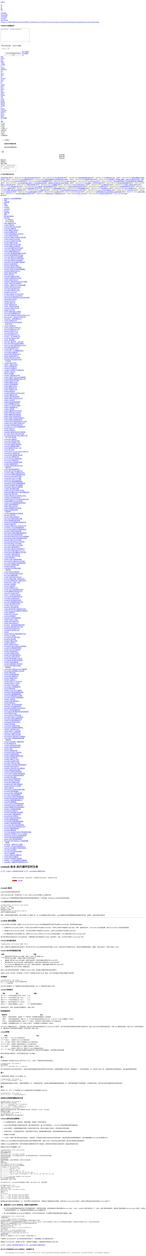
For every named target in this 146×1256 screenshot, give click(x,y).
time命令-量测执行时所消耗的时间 (14, 807)
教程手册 (62, 156)
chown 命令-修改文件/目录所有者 (14, 258)
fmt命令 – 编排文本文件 (11, 365)
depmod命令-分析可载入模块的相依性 (15, 764)
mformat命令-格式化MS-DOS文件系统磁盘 (16, 536)
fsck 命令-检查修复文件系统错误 (13, 513)
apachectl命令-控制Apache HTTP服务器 (15, 669)
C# (30, 22)
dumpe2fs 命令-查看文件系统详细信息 (15, 848)
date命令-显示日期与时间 (11, 621)
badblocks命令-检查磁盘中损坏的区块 (15, 522)
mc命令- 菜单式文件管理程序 (12, 283)
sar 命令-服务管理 (9, 612)
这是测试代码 (15, 186)
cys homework (92, 181)
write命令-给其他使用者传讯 (12, 720)
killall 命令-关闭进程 (10, 584)
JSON (2, 74)
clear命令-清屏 (8, 749)
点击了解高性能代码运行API (13, 54)
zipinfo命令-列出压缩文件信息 (13, 359)
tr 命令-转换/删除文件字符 (11, 403)
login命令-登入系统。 (10, 635)
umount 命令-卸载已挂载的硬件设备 (14, 474)
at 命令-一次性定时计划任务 (12, 595)
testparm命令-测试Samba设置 (12, 734)
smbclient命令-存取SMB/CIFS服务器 (14, 736)
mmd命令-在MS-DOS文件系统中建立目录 (16, 499)
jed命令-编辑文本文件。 (11, 386)
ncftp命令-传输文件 (9, 430)
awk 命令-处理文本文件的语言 (13, 322)
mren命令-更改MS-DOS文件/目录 (13, 294)
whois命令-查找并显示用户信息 (13, 465)
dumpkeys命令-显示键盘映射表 (13, 839)
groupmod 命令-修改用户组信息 (13, 455)
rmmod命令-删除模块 (10, 802)
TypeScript (4, 110)
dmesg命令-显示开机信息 (11, 766)
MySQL (3, 102)
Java (2, 59)
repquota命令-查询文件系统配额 (13, 487)
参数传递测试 (58, 188)
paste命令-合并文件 (9, 301)
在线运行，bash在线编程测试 (12, 198)
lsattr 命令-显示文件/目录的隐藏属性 (14, 269)
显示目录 (3, 195)
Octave (2, 115)
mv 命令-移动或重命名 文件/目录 (13, 234)
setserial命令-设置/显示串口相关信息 (14, 708)
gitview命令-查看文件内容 (11, 276)
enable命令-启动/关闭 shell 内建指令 (14, 768)
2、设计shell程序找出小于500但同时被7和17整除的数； (128, 181)
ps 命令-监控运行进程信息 (12, 572)
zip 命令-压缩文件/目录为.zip (12, 327)
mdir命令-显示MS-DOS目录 (12, 357)
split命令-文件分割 (9, 310)
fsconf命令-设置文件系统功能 (12, 531)
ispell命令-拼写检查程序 (11, 384)
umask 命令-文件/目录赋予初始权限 (14, 262)
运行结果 (62, 154)
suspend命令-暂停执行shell (11, 630)
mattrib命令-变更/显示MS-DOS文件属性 (15, 281)
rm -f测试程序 (42, 190)
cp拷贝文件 (9, 192)
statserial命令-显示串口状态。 (12, 722)
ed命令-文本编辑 (9, 373)
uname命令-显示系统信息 (11, 607)
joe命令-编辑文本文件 (10, 388)
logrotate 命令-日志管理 (11, 614)
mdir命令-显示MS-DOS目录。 (13, 287)
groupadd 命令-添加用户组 (11, 453)
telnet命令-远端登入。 (10, 680)
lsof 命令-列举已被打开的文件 (13, 577)
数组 (5, 204)
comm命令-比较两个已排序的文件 (14, 370)
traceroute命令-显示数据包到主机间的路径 (16, 711)
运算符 (6, 205)
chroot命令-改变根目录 (10, 757)
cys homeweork (68, 181)
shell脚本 (57, 192)
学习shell (77, 192)
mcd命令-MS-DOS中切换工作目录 (14, 490)
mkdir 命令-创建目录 (10, 228)
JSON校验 (4, 118)
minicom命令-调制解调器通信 (12, 694)
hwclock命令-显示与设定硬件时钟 (14, 825)
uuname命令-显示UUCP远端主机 (13, 717)
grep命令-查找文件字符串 (11, 380)
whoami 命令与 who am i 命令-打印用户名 (16, 451)
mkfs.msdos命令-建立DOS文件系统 (14, 542)
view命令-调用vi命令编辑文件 (13, 855)
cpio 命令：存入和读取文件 (12, 336)
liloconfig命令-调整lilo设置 (11, 782)
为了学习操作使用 (57, 177)
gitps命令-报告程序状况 (11, 651)
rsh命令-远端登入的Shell (11, 644)
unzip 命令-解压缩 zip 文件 (12, 329)
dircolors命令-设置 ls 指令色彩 (12, 752)
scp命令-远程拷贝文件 (10, 320)
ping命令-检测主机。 (10, 703)
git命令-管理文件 (9, 274)
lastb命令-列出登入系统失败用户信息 (15, 634)
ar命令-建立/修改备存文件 (11, 347)
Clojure (3, 84)
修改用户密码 (89, 179)
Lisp (86, 22)
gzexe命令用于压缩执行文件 (12, 354)
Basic (2, 116)
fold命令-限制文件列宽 (10, 382)
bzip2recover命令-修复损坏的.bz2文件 (15, 345)
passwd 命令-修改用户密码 (12, 441)
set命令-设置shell (9, 787)
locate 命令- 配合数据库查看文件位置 (15, 253)
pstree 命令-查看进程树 (10, 575)
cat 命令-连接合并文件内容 (12, 239)
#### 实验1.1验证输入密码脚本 (13, 190)
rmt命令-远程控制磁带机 (11, 504)
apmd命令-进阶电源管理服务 (12, 823)
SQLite (17, 22)
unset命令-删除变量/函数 (11, 819)
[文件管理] (73, 8)
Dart (23, 22)
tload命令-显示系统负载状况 (12, 655)
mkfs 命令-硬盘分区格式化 (12, 517)
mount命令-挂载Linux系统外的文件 (14, 472)
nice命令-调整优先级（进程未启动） (15, 579)
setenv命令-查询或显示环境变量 (13, 812)
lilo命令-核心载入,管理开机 (12, 780)
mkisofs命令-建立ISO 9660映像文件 (14, 549)
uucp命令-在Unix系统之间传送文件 (14, 423)
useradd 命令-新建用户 (10, 439)
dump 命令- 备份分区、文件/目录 (13, 342)
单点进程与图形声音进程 (23, 193)
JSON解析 (25, 53)
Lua (60, 22)
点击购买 (14, 880)
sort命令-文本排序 (9, 400)
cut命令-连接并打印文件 (11, 280)
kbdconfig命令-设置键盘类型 (12, 779)
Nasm (93, 22)
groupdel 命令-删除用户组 (11, 457)
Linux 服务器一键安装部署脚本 (43, 186)
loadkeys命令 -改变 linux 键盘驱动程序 (15, 835)
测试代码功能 (31, 184)
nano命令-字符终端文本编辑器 (13, 858)
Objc (2, 75)
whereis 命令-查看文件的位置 (12, 250)
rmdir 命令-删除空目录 (10, 232)
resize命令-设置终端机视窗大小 (13, 800)
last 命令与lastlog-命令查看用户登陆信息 (16, 611)
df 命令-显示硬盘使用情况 (11, 469)
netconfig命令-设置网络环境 (12, 687)
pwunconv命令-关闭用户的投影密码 (14, 773)
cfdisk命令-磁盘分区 (10, 524)
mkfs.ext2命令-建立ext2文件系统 (13, 545)
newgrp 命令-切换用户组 (11, 460)
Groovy (57, 22)
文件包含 (6, 218)
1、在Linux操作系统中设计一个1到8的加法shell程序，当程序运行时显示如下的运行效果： (43, 183)
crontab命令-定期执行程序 (11, 761)
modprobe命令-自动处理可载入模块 (14, 789)
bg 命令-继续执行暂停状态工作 (13, 591)
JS (23, 55)
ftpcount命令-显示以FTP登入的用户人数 (15, 435)
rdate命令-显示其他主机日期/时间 (14, 798)
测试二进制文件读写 (131, 184)
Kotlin (32, 22)
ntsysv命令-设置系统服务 (11, 791)
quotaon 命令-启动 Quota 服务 (12, 478)
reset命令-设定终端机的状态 (12, 747)
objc (39, 22)
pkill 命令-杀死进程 (9, 586)
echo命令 (6, 207)
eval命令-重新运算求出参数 (12, 770)
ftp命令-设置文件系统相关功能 (13, 419)
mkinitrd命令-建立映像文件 (12, 547)
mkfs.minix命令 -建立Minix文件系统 (14, 561)
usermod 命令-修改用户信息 (12, 442)
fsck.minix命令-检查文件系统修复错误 (15, 529)
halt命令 (6, 632)
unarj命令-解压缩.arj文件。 (12, 349)
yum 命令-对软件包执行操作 (12, 745)
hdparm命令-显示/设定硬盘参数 (13, 534)
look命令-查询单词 (9, 391)
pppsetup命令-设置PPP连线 (12, 726)
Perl (66, 22)
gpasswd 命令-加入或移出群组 (13, 458)
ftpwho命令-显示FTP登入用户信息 (14, 434)
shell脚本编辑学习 (33, 192)
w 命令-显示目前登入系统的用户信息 (15, 609)
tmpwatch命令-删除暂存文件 (12, 313)
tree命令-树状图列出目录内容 (12, 508)
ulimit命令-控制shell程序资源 (12, 818)
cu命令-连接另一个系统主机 (12, 731)
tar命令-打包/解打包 (10, 326)
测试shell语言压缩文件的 (76, 186)
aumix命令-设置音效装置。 (12, 754)
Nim (83, 22)
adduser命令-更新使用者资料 (12, 618)
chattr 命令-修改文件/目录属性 (13, 267)
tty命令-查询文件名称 (10, 713)
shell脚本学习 (105, 188)
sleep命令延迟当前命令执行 (12, 628)
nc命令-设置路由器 (9, 688)
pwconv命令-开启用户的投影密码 (14, 796)
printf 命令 (7, 209)
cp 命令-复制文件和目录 (11, 235)
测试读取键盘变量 (84, 177)
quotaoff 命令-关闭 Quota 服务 (12, 480)
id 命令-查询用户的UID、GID (13, 448)
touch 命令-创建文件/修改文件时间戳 (15, 237)
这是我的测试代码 (125, 186)
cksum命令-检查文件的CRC (12, 271)
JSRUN (3, 2)
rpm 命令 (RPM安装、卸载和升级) (14, 741)
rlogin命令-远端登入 (10, 642)
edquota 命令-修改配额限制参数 (13, 481)
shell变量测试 (26, 179)
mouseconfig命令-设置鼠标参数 (13, 793)
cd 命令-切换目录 (9, 225)
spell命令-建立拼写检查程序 (12, 402)
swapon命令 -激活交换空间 (12, 554)
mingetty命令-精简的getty (11, 676)
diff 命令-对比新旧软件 (10, 264)
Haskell (80, 22)
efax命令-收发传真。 (10, 724)
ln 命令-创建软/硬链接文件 (12, 251)
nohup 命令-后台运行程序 (11, 593)
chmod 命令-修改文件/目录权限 (13, 260)
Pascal (63, 22)
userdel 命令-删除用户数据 (11, 446)
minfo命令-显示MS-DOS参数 (12, 786)
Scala (76, 22)
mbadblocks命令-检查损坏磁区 (13, 559)
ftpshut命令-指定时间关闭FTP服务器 (14, 432)
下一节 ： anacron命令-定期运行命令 (34, 871)
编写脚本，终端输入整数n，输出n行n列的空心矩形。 (125, 179)
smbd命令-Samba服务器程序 (12, 733)
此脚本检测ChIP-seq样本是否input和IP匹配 (108, 192)
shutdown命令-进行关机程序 (12, 649)
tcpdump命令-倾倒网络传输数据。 (14, 727)
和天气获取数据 (43, 181)
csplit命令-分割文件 (9, 372)
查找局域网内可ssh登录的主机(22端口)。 (57, 179)
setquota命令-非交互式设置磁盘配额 (14, 483)
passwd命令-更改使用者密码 (12, 795)
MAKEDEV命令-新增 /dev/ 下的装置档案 (16, 841)
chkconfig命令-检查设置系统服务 (13, 821)
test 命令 (6, 211)
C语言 (2, 63)
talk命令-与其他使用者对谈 (12, 710)
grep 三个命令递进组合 (104, 190)
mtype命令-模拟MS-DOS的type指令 (14, 393)
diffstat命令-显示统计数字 (11, 265)
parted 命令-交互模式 (10, 849)
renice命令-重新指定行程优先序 (13, 664)
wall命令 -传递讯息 (9, 699)
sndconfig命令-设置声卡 (11, 810)
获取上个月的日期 (6, 184)
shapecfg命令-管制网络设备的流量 (14, 738)
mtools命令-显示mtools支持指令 (13, 296)
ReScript (3, 111)
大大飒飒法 (54, 184)
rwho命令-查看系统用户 (11, 464)
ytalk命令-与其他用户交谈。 (12, 729)
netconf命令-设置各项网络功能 (13, 718)
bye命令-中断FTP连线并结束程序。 (14, 418)
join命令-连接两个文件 (10, 389)
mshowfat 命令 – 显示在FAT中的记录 (15, 317)
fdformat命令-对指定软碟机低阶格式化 (15, 533)
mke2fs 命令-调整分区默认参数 (13, 519)
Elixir (2, 113)
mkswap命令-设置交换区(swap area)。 (15, 550)
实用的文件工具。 (110, 177)
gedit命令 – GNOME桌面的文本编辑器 (15, 860)
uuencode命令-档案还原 (11, 352)
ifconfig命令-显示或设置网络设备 (13, 692)
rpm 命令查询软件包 (10, 743)
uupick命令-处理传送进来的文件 (13, 425)
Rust (20, 22)
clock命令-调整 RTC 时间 (11, 759)
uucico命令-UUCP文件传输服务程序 (14, 426)
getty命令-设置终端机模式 (11, 674)
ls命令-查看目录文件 (10, 223)
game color (80, 193)
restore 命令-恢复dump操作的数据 (14, 343)
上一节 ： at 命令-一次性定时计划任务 (12, 871)
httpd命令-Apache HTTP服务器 (13, 690)
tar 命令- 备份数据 (9, 340)
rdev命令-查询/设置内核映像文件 (13, 837)
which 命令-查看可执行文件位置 (13, 248)
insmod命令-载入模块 (10, 777)
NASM (3, 105)
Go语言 (10, 22)
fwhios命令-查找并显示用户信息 (13, 626)
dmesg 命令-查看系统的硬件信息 (13, 602)
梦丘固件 (20, 880)
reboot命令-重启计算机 (10, 641)
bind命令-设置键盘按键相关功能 (13, 756)
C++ (6, 22)
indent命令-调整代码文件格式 (12, 278)
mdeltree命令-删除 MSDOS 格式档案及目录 (16, 492)
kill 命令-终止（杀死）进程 (12, 582)
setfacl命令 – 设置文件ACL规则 (13, 844)
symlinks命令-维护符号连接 (12, 556)
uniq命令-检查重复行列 (11, 407)
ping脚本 (101, 186)
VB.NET (44, 22)
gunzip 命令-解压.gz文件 (11, 333)
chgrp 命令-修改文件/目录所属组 (13, 257)
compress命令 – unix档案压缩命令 (14, 350)
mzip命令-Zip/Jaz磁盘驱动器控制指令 (15, 503)
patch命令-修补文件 (9, 303)
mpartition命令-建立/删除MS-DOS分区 (15, 552)
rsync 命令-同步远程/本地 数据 (13, 851)
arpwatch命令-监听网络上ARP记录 (14, 671)
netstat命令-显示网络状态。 (12, 701)
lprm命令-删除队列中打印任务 (13, 411)
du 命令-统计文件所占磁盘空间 (13, 471)
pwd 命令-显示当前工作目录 (12, 227)
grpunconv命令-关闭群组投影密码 (14, 803)
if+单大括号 (130, 190)
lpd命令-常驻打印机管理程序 (12, 416)
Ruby (36, 22)
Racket (90, 22)
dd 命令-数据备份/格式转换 (12, 520)
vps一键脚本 (7, 188)
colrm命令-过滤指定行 (10, 368)
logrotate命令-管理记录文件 (12, 657)
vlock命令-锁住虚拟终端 (11, 662)
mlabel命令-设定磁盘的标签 (12, 497)
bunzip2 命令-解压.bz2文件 (12, 338)
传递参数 (6, 202)
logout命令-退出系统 (10, 639)
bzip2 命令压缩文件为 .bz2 (11, 334)
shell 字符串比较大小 (80, 184)
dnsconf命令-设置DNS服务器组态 (14, 697)
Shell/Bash (3, 69)
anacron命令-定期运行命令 (12, 598)
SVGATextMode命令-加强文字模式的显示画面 (17, 832)
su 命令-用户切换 (9, 449)
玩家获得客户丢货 (32, 188)
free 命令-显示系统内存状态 (12, 603)
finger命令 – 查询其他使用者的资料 (14, 625)
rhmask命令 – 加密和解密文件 (12, 319)
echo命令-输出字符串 (10, 363)
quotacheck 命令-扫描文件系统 (13, 476)
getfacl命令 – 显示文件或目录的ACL (14, 846)
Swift (49, 22)
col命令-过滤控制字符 (10, 366)
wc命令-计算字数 (9, 409)
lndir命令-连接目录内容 (11, 510)
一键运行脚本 (141, 192)
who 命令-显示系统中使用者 (12, 665)
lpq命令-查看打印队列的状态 (12, 414)
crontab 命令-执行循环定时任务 (13, 596)
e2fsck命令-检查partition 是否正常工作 (15, 526)
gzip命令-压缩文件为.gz (11, 331)
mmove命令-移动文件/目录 (12, 290)
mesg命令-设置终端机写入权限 (13, 695)
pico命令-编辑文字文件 (11, 395)
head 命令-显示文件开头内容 (12, 244)
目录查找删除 (81, 188)
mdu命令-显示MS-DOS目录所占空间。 (15, 496)
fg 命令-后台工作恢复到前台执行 (13, 589)
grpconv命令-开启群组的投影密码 (14, 775)
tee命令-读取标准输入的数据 (12, 311)
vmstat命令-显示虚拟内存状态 (12, 600)
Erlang (73, 22)
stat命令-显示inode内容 (10, 506)
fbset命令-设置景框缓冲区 (11, 828)
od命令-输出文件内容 (10, 299)
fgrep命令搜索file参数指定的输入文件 (15, 379)
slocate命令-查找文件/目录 (11, 308)
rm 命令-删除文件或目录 (11, 230)
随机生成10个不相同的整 (54, 193)
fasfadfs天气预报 (18, 181)
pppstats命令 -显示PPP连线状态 (13, 704)
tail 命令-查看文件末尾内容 (12, 246)
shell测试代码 (105, 184)
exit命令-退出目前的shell (11, 623)
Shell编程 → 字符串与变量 (93, 183)
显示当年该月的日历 (31, 177)
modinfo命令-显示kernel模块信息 (13, 805)
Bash (69, 22)
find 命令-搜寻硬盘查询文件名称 (13, 255)
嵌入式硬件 (25, 51)
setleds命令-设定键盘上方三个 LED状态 (15, 833)
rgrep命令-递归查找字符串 (11, 396)
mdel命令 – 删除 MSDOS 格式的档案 (15, 285)
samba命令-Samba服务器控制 (12, 706)
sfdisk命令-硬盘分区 (10, 566)
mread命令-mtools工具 (10, 292)
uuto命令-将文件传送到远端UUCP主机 (15, 421)
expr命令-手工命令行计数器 (12, 405)
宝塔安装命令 (5, 177)
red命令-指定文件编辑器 (11, 857)
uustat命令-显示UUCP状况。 (12, 683)
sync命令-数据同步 (9, 557)
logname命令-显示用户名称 (12, 637)
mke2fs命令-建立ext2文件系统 (12, 543)
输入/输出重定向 (9, 216)
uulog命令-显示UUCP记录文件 (13, 681)
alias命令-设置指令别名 (11, 750)
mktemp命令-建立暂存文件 (12, 288)
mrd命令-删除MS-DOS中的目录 (13, 501)
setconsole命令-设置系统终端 (12, 814)
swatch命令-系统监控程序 (11, 653)
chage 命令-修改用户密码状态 (12, 444)
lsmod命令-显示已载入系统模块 (13, 784)
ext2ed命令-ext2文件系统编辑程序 (14, 527)
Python (3, 22)
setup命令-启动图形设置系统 (12, 809)
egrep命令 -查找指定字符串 (12, 375)
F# (41, 22)
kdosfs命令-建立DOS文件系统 (13, 540)
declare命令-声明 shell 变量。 (12, 763)
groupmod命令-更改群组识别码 (13, 462)
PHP (13, 22)
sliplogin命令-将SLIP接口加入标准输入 (15, 646)
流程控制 (6, 212)
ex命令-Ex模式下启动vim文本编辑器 (15, 377)
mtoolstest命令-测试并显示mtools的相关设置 (17, 297)
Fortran (97, 22)
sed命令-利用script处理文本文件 (13, 398)
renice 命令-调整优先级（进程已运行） (15, 580)
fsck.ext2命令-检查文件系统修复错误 (15, 563)
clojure (53, 22)
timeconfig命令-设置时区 (11, 816)
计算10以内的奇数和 (123, 183)
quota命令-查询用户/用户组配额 (13, 485)
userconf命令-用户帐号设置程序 (13, 660)
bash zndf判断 (129, 188)
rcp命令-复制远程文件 (10, 304)
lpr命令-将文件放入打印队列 (12, 412)
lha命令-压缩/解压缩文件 (11, 356)
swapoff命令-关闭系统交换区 (12, 568)
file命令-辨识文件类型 (10, 273)
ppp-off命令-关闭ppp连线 (11, 685)
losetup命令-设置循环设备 (11, 565)
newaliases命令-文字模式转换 (12, 715)
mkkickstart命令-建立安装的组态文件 (15, 826)
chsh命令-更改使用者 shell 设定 (13, 658)
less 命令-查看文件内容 (11, 242)
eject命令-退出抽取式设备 (11, 488)
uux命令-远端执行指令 (10, 678)
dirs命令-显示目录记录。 (11, 494)
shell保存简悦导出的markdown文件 (72, 190)
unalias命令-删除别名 (10, 830)
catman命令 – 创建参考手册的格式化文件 (16, 862)
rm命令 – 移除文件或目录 (11, 306)
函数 (5, 214)
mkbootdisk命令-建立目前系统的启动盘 (15, 538)
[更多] (126, 193)
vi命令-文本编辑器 (9, 853)
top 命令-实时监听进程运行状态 (13, 573)
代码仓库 (62, 158)
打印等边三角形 (103, 193)
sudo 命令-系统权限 (9, 616)
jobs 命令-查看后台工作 (11, 588)
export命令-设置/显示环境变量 (13, 772)
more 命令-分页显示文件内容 (12, 241)
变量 (5, 200)
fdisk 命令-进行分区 (10, 515)
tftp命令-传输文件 (9, 428)
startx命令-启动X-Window (11, 605)
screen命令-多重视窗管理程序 (12, 648)
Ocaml (2, 99)
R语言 (27, 22)
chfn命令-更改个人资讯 (11, 619)
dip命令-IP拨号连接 (9, 672)
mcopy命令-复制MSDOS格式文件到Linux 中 (17, 315)
